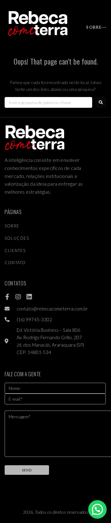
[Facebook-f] (7, 297)
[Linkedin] (29, 297)
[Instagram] (18, 297)
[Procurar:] (48, 102)
